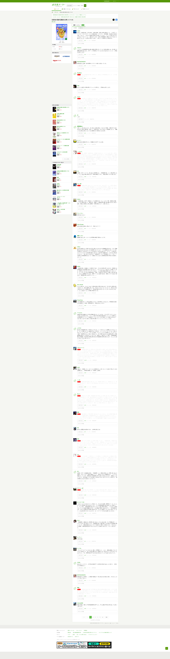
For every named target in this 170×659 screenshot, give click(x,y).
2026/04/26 (94, 176)
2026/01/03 (94, 277)
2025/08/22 (94, 447)
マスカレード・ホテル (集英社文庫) (63, 139)
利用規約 (85, 630)
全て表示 (75, 27)
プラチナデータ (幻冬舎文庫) (62, 152)
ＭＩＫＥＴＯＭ (80, 502)
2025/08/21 (94, 464)
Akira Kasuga (80, 224)
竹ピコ (78, 394)
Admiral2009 (80, 603)
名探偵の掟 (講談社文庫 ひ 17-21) (63, 171)
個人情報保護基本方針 (77, 632)
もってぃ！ (79, 537)
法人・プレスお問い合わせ (81, 634)
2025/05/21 (94, 608)
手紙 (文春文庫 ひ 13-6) (61, 120)
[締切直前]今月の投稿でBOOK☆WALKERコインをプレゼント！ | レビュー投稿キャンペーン (69, 14)
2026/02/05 (94, 239)
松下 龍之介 (59, 205)
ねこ (78, 471)
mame (78, 30)
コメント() (88, 40)
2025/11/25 (94, 340)
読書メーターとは (71, 630)
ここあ (78, 379)
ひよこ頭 (79, 183)
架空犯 (58, 183)
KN (78, 427)
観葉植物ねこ (80, 126)
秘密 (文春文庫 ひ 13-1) (61, 126)
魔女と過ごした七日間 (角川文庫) (63, 190)
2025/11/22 (95, 360)
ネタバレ (81, 27)
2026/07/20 (94, 133)
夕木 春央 (58, 178)
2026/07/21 (92, 119)
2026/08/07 (94, 40)
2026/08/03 (94, 89)
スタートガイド (79, 630)
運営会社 (69, 632)
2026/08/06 (94, 54)
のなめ (78, 562)
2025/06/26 (94, 555)
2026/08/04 (94, 78)
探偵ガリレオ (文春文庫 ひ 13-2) (63, 132)
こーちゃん (79, 151)
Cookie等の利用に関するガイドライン (90, 632)
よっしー (79, 140)
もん (78, 454)
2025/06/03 (94, 580)
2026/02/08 (94, 228)
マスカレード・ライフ (61, 196)
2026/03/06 (94, 206)
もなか (78, 96)
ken (78, 171)
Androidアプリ (70, 636)
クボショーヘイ (80, 347)
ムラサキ (79, 328)
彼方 (78, 438)
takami (78, 199)
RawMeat (79, 72)
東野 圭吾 (56, 12)
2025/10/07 (94, 420)
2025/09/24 (94, 431)
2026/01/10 (94, 259)
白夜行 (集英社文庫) (60, 113)
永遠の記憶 (59, 164)
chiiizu (78, 246)
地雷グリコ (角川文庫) (61, 209)
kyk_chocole (80, 284)
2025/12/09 (94, 305)
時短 (78, 587)
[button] (85, 5)
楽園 (58, 177)
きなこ (78, 520)
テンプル (79, 548)
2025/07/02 (94, 541)
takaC (78, 367)
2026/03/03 (94, 217)
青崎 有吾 (58, 210)
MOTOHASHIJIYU (81, 61)
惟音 (78, 412)
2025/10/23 (94, 405)
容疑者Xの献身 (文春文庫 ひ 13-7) (63, 107)
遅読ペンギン (80, 235)
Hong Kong (80, 300)
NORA (78, 266)
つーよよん (79, 312)
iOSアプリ (77, 636)
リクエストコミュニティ (92, 634)
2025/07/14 (94, 513)
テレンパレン (80, 213)
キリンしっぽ (80, 488)
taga (78, 85)
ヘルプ (69, 634)
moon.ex (79, 47)
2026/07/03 (94, 144)
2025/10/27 (94, 372)
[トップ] (52, 12)
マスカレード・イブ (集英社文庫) (63, 145)
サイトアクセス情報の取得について (105, 632)
